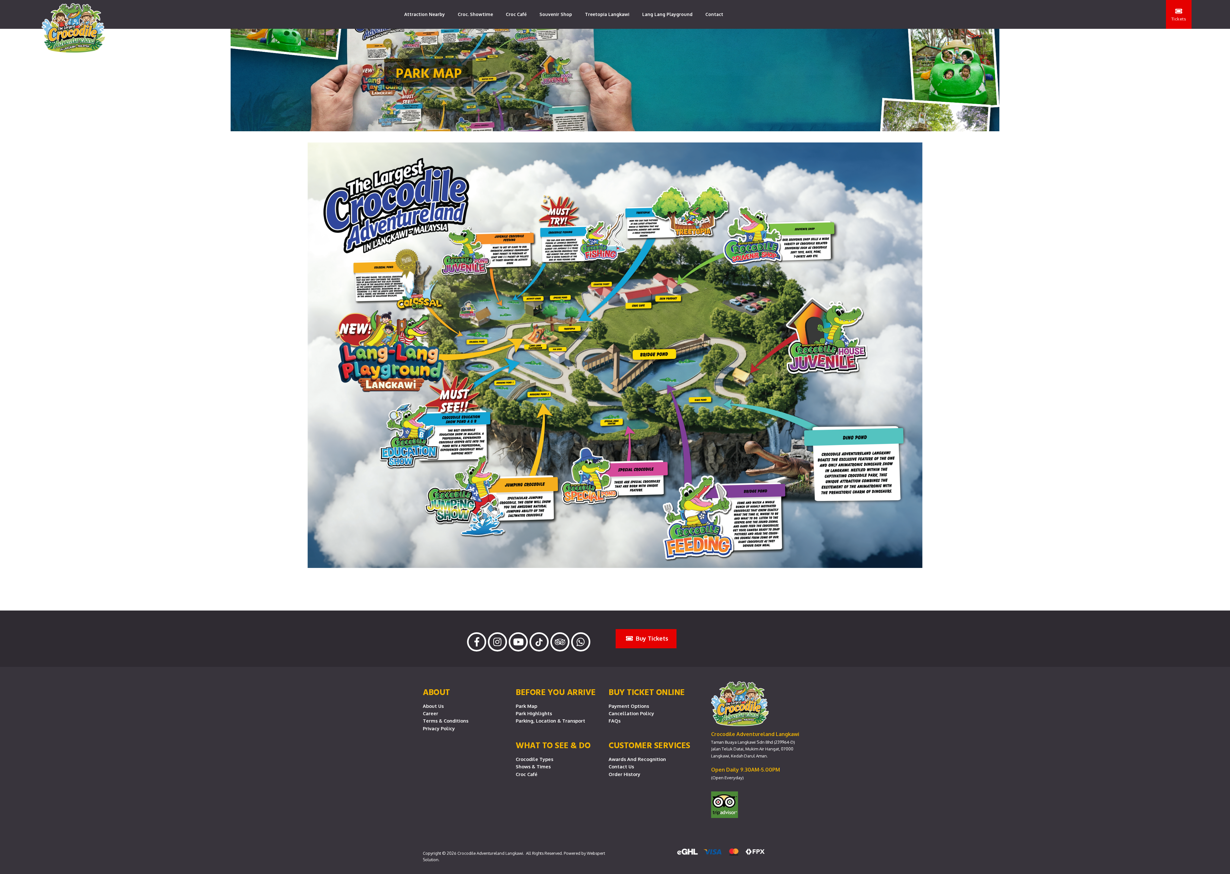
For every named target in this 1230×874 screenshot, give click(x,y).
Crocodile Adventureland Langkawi (490, 853)
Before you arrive (556, 691)
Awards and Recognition (637, 759)
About (436, 691)
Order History (624, 774)
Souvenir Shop (555, 14)
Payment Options (629, 706)
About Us (433, 706)
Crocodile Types (534, 759)
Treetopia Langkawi (607, 14)
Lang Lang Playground (667, 14)
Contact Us (621, 766)
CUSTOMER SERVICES (649, 745)
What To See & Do (553, 745)
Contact (714, 14)
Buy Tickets (651, 638)
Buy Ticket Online (647, 691)
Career (430, 713)
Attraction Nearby (424, 14)
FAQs (614, 721)
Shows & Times (533, 766)
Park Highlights (534, 713)
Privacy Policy (439, 728)
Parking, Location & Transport (550, 721)
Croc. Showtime (475, 14)
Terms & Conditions (445, 721)
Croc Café (516, 14)
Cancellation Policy (631, 713)
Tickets (1178, 18)
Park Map (526, 706)
